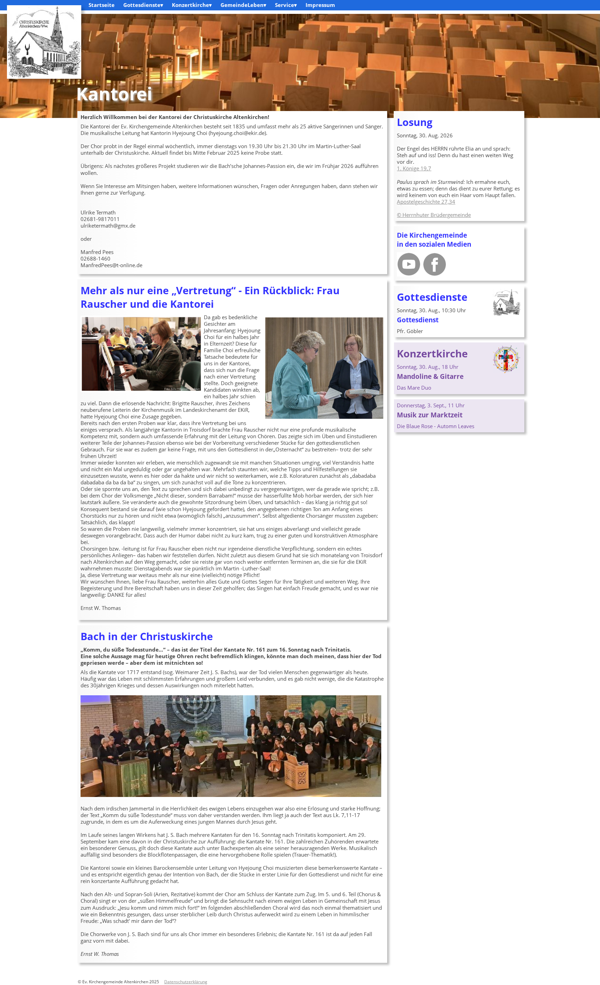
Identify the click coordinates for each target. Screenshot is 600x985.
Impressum (320, 4)
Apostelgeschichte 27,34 (426, 201)
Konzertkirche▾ (192, 4)
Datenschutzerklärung (185, 981)
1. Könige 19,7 (414, 168)
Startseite (102, 4)
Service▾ (286, 4)
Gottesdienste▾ (143, 4)
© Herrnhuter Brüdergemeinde (434, 214)
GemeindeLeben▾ (243, 4)
